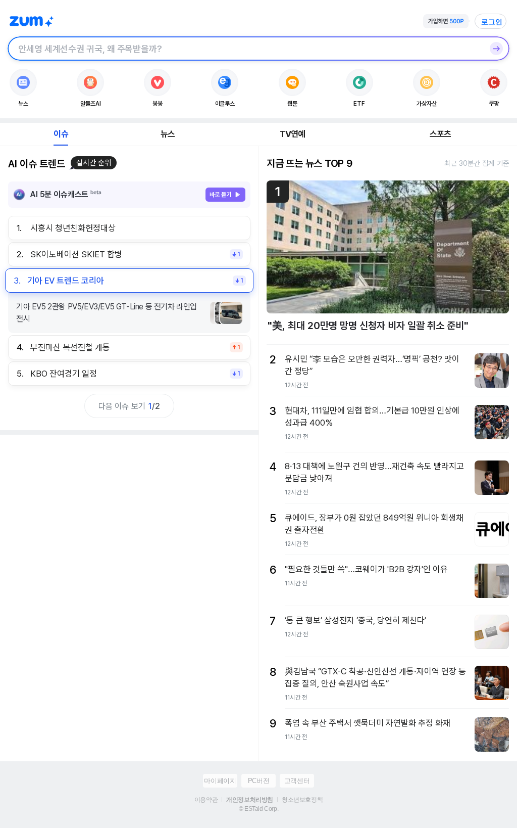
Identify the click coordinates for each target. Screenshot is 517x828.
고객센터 (296, 781)
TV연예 (292, 134)
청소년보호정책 (302, 799)
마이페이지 (220, 781)
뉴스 (168, 134)
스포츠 (440, 134)
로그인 (491, 22)
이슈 (61, 134)
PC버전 (258, 781)
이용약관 (206, 799)
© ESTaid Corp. (258, 808)
